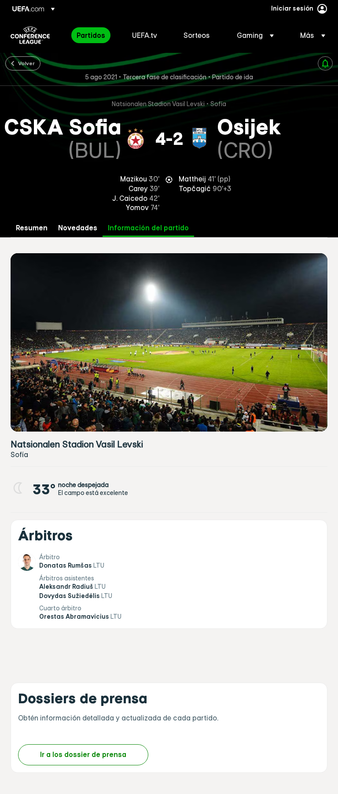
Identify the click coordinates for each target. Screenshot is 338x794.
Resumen (32, 228)
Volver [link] (26, 63)
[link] (91, 35)
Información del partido (148, 228)
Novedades (77, 228)
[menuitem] (93, 35)
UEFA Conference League (30, 35)
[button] (255, 35)
